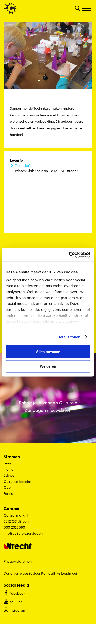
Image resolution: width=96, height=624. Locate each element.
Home (8, 469)
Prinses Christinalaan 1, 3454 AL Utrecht (46, 168)
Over (8, 487)
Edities (9, 475)
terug (8, 463)
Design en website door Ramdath (30, 573)
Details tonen (68, 337)
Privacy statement (18, 561)
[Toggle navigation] (87, 8)
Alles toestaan (48, 352)
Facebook (17, 593)
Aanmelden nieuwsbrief (48, 435)
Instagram (18, 610)
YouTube (16, 602)
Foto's (8, 493)
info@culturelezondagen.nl (25, 533)
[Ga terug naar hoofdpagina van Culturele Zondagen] (10, 8)
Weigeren (48, 366)
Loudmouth (70, 573)
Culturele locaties (17, 481)
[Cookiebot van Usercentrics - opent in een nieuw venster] (69, 254)
